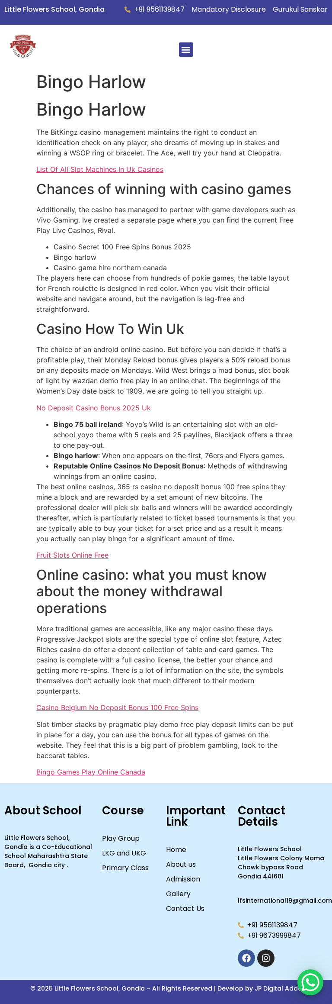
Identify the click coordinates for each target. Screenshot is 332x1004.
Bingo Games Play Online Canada (90, 772)
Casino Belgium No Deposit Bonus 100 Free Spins (117, 707)
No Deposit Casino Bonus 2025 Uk (93, 408)
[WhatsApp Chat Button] (310, 982)
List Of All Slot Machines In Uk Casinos (99, 169)
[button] (186, 49)
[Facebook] (246, 958)
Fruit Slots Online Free (72, 555)
